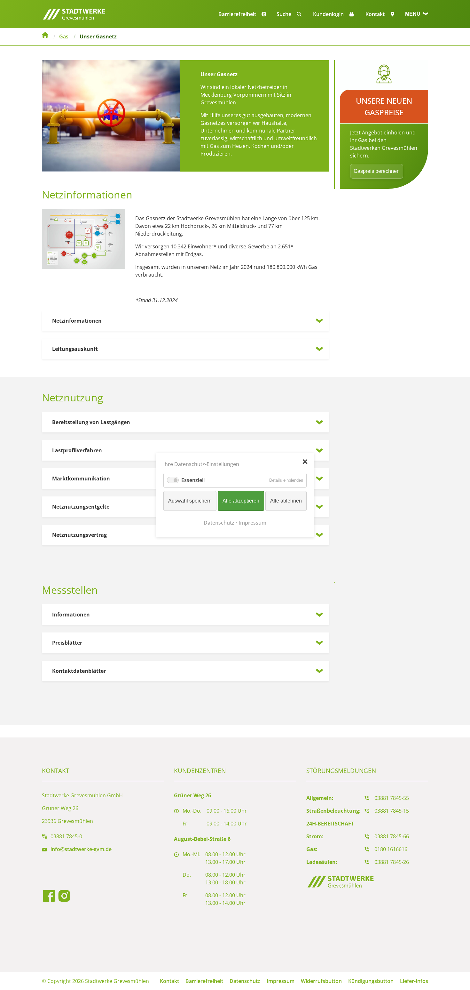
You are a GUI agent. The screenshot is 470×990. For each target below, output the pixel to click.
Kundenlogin (328, 14)
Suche (284, 14)
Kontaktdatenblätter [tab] (79, 670)
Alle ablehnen (286, 500)
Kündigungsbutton (371, 981)
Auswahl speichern (190, 500)
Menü (413, 14)
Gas (63, 36)
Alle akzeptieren (241, 500)
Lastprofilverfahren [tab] (77, 450)
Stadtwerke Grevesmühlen (45, 36)
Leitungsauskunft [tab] (75, 348)
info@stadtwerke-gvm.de (81, 849)
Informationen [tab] (71, 614)
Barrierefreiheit (204, 981)
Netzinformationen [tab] (77, 320)
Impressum (280, 981)
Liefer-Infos (414, 981)
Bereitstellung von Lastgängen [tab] (91, 422)
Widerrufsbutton (321, 981)
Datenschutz (245, 981)
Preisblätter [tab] (67, 642)
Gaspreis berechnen (377, 171)
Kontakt (375, 14)
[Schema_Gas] (83, 238)
